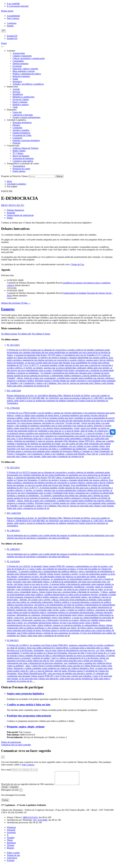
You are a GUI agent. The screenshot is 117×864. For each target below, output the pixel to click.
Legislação (17, 138)
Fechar (5, 800)
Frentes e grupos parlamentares (26, 117)
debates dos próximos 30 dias (15, 303)
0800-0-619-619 (30, 817)
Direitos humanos (20, 63)
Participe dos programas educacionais (29, 715)
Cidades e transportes (22, 56)
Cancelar (14, 787)
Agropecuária (19, 53)
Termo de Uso (77, 264)
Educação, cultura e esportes (25, 68)
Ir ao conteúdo (13, 3)
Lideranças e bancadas (23, 115)
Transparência (19, 166)
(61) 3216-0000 (40, 820)
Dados (10, 218)
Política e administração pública (27, 74)
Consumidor (18, 61)
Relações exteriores (21, 76)
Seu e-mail (6, 769)
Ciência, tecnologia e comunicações (29, 58)
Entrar (4, 43)
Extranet (10, 860)
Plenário (16, 125)
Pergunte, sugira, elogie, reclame (26, 726)
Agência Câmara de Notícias (25, 148)
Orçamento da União (22, 135)
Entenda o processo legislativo (26, 140)
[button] (12, 205)
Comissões (17, 127)
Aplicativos (12, 858)
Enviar (5, 787)
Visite (15, 107)
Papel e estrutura (20, 102)
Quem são (17, 112)
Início (9, 181)
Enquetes (11, 212)
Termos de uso (13, 855)
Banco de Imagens (21, 156)
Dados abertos (19, 171)
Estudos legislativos (21, 133)
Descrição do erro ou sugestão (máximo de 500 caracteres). (27, 784)
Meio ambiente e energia (24, 71)
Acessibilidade (13, 16)
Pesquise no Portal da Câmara (14, 176)
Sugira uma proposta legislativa (25, 693)
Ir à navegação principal (17, 6)
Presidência (18, 94)
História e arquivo (21, 104)
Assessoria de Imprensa (23, 158)
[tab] (9, 334)
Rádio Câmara (19, 150)
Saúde (15, 79)
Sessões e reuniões (21, 130)
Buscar (59, 176)
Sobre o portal (13, 852)
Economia (17, 66)
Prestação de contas (21, 168)
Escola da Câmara (21, 99)
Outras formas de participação (20, 215)
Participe (16, 143)
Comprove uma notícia (23, 161)
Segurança (17, 81)
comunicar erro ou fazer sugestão (16, 744)
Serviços (16, 91)
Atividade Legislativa (16, 184)
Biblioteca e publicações (23, 97)
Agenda (16, 89)
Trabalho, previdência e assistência (28, 84)
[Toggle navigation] (2, 46)
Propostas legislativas (22, 122)
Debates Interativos (15, 210)
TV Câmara (18, 153)
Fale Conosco (13, 18)
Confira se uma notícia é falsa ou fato (28, 704)
